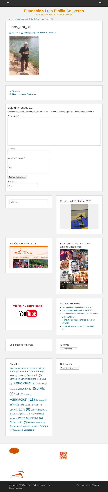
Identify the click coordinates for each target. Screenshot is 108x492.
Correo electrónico (16, 158)
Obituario (13, 418)
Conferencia (16, 379)
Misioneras (26, 414)
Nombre (12, 148)
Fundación (22, 399)
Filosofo (27, 394)
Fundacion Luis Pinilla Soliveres (54, 11)
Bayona (25, 371)
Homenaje (41, 400)
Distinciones (23, 383)
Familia (18, 394)
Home (11, 19)
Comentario (13, 116)
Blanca (13, 375)
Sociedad (35, 426)
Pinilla (36, 418)
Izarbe (38, 405)
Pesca (23, 418)
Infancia (16, 404)
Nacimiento (37, 414)
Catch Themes (93, 485)
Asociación (35, 368)
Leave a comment (49, 33)
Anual (18, 368)
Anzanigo (26, 368)
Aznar (14, 371)
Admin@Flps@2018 (31, 33)
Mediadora (16, 414)
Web (9, 167)
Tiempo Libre (18, 430)
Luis (24, 409)
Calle (22, 375)
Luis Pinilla (37, 410)
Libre (13, 409)
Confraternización (32, 379)
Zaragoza (29, 430)
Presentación (18, 422)
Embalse (13, 389)
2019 (12, 368)
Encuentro (25, 388)
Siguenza (27, 426)
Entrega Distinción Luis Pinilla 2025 (77, 307)
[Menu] (7, 3)
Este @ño (12, 181)
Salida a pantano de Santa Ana (28, 19)
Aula (42, 368)
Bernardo (38, 371)
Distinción (41, 383)
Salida (31, 422)
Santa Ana (40, 422)
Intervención (28, 405)
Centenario (34, 375)
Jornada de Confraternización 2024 (77, 310)
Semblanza (15, 426)
